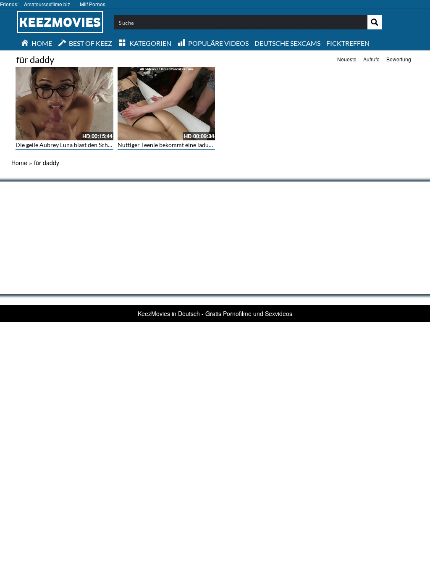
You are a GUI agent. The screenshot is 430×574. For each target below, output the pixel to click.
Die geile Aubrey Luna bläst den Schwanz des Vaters (82, 144)
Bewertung (398, 59)
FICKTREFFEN (348, 43)
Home (19, 162)
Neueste (347, 59)
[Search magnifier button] (374, 22)
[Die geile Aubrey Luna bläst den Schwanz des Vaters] (64, 103)
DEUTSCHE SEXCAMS (287, 43)
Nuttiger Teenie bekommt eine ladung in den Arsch (183, 144)
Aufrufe (371, 59)
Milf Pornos (92, 4)
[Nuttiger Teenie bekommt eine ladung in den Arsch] (166, 103)
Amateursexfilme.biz (47, 4)
